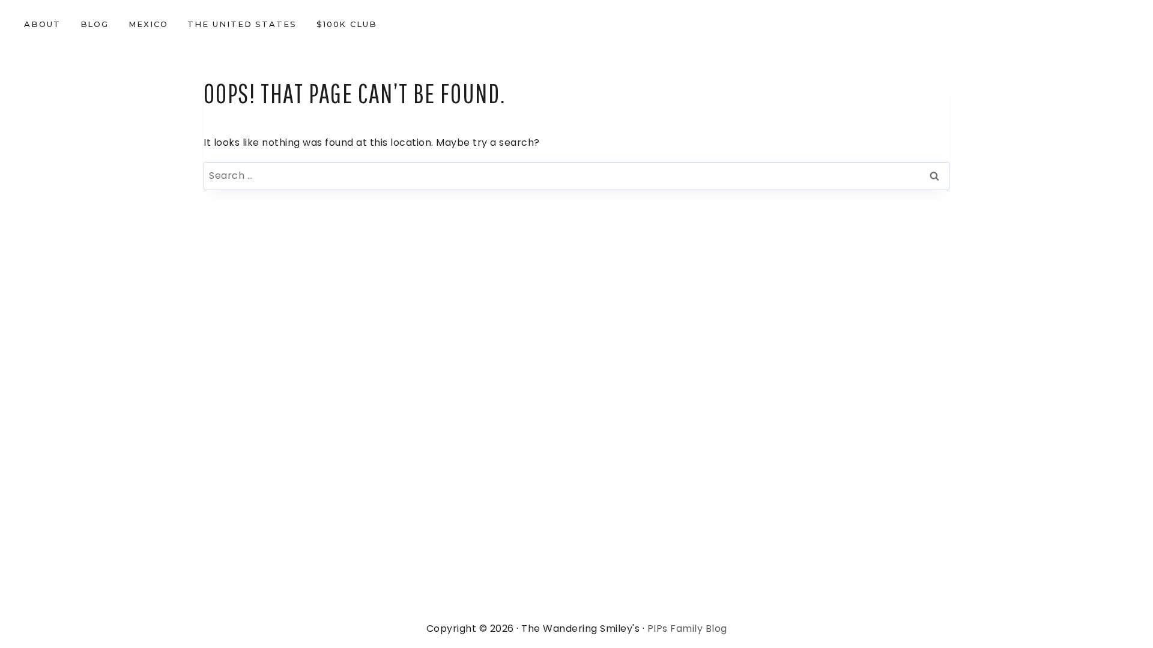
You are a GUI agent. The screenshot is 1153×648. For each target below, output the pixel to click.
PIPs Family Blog (687, 628)
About (42, 24)
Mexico (148, 24)
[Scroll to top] (1116, 623)
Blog (94, 24)
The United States (242, 24)
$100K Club (347, 24)
